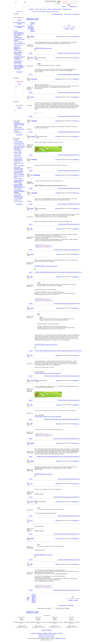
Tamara (19, 84)
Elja (19, 59)
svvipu (20, 45)
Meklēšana (60, 14)
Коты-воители (17, 155)
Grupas (69, 14)
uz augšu (30, 53)
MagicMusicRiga (18, 37)
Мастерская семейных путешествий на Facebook (46, 266)
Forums (36, 9)
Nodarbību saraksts (67, 9)
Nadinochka (21, 165)
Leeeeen (20, 141)
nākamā (72, 28)
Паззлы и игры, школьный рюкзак (18, 196)
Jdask (20, 153)
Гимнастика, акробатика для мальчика (17, 48)
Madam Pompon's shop (19, 129)
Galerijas (49, 9)
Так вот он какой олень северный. (19, 27)
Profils (78, 14)
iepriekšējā (66, 28)
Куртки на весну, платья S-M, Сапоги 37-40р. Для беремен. (19, 148)
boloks (20, 50)
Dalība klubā (39, 633)
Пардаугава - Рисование (19, 43)
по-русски (18, 11)
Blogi (45, 9)
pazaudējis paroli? (73, 6)
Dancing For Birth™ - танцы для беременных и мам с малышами (19, 66)
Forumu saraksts (29, 18)
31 (74, 26)
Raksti (41, 9)
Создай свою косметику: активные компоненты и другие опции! (19, 124)
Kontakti (60, 633)
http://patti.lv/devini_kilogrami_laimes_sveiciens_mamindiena (48, 373)
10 (66, 26)
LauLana (20, 201)
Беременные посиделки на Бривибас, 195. (19, 57)
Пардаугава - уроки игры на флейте (18, 61)
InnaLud (20, 182)
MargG (20, 127)
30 (73, 26)
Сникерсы (16, 139)
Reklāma (55, 633)
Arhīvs (37, 18)
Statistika (50, 633)
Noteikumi (45, 633)
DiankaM (19, 107)
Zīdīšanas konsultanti (56, 9)
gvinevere (21, 198)
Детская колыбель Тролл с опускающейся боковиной (19, 191)
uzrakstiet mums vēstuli (60, 638)
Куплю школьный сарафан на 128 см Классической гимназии (19, 185)
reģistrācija (64, 6)
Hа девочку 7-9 (17, 199)
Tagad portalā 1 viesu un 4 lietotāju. (46, 636)
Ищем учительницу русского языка (18, 53)
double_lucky (21, 144)
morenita (20, 178)
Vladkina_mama (17, 132)
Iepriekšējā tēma (62, 605)
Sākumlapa (31, 9)
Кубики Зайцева (18, 152)
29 (72, 26)
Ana (19, 161)
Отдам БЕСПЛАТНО (19, 143)
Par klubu (34, 11)
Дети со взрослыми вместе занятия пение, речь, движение (19, 34)
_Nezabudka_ (22, 174)
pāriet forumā (19, 71)
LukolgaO (21, 169)
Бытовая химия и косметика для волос (43, 48)
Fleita (20, 63)
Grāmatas (41, 634)
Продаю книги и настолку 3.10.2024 (18, 159)
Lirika (20, 55)
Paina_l (20, 150)
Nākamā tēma (71, 605)
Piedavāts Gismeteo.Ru (47, 630)
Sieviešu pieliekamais (41, 11)
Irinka (20, 193)
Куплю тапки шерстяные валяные (18, 168)
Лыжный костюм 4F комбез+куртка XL (18, 172)
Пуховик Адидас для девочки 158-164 (19, 181)
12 (69, 26)
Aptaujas (53, 634)
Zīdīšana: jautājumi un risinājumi (52, 11)
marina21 (19, 20)
